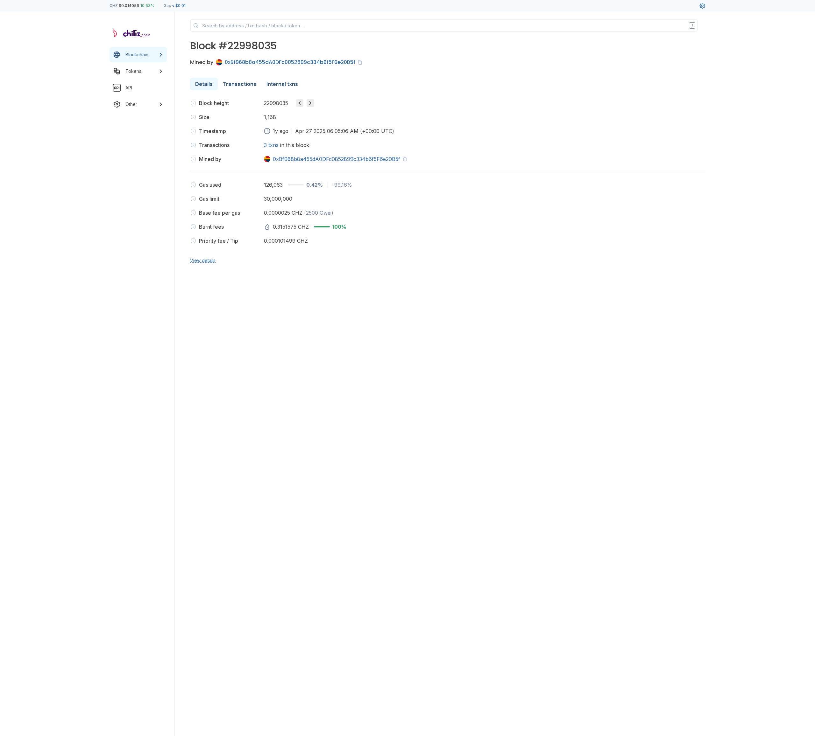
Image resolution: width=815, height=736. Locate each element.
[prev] (299, 103)
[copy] (361, 62)
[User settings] (702, 6)
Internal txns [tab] (282, 84)
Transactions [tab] (239, 84)
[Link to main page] (132, 33)
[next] (310, 103)
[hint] (193, 103)
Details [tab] (204, 84)
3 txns (271, 145)
